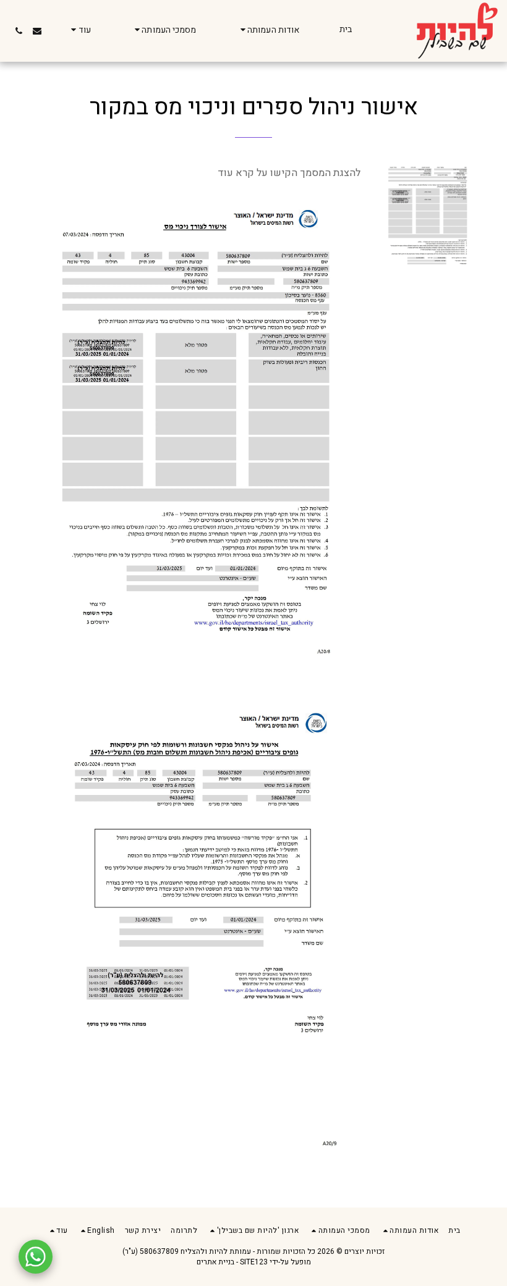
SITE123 (254, 1261)
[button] (268, 31)
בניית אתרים (215, 1261)
